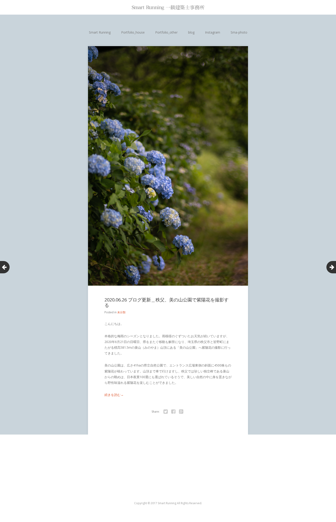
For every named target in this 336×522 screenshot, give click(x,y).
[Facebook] (173, 411)
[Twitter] (165, 411)
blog (191, 32)
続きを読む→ (114, 395)
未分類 (121, 312)
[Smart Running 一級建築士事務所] (168, 7)
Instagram (212, 32)
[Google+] (181, 411)
